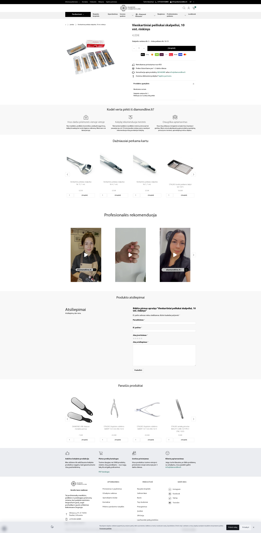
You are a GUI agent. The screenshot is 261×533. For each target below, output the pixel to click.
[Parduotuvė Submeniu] (83, 14)
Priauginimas (142, 507)
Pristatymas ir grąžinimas (112, 489)
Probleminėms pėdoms (172, 15)
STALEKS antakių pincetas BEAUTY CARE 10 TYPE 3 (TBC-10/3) (180, 429)
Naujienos (161, 14)
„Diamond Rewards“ (140, 15)
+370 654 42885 (163, 2)
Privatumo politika (106, 528)
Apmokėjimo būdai (110, 498)
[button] (194, 8)
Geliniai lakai (142, 493)
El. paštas (137, 328)
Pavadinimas (139, 320)
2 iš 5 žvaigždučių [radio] (135, 338)
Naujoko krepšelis (96, 15)
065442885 (161, 72)
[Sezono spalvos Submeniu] (132, 15)
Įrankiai (72, 24)
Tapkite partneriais (111, 2)
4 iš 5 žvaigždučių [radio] (139, 338)
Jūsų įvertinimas (140, 335)
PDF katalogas (104, 472)
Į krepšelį (85, 195)
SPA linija (140, 516)
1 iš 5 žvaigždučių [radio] (133, 338)
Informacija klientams (71, 2)
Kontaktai (85, 2)
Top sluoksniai (142, 502)
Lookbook (192, 14)
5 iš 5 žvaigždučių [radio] (141, 338)
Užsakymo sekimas (110, 493)
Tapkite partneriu (164, 76)
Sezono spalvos (122, 15)
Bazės (139, 498)
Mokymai (101, 2)
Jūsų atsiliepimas (140, 342)
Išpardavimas (113, 14)
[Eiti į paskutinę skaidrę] (67, 174)
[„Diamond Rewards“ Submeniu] (154, 15)
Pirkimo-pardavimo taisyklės (113, 507)
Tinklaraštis (93, 2)
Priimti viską (232, 527)
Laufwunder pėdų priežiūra (147, 520)
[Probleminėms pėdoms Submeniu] (185, 15)
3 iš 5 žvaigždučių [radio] (137, 338)
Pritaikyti (245, 527)
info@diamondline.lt (179, 2)
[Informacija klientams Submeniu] (79, 2)
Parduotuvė (77, 14)
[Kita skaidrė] (193, 174)
